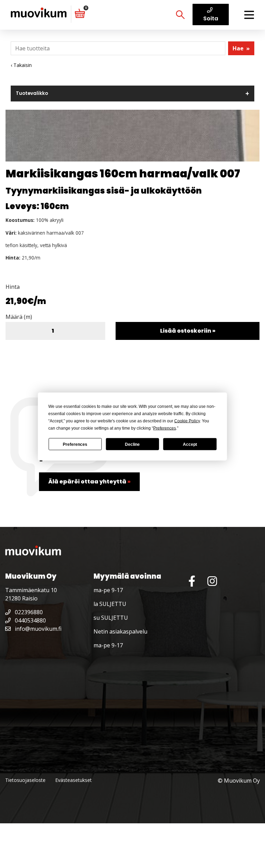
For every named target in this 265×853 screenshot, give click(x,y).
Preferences (75, 444)
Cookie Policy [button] (187, 421)
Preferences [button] (164, 428)
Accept (190, 444)
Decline (132, 444)
